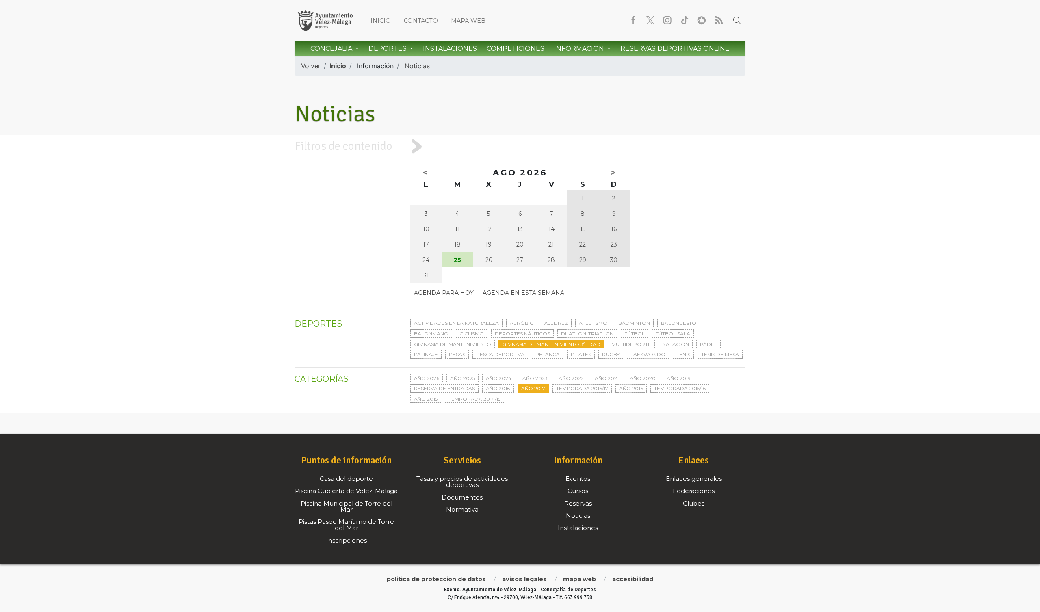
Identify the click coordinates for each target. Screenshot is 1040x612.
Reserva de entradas (444, 388)
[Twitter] (650, 20)
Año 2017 (533, 388)
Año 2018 (498, 388)
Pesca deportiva (500, 354)
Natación (675, 344)
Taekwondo (647, 354)
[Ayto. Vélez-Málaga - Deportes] (325, 20)
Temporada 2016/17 (582, 388)
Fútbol (634, 334)
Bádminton (634, 323)
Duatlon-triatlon (587, 334)
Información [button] (580, 48)
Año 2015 (426, 399)
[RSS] (719, 20)
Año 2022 (571, 378)
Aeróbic (521, 323)
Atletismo (593, 323)
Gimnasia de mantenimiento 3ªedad (551, 344)
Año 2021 (607, 378)
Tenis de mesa (720, 354)
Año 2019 (679, 378)
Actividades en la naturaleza (456, 323)
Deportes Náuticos (522, 334)
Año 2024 (498, 378)
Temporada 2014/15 (474, 399)
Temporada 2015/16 (680, 388)
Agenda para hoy (444, 292)
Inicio (380, 20)
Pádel (708, 344)
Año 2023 (535, 378)
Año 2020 (643, 378)
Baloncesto (678, 323)
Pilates (581, 354)
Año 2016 (631, 388)
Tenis (683, 354)
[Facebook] (633, 20)
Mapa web (468, 20)
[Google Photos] (701, 20)
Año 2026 (426, 378)
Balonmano (431, 334)
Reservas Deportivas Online (675, 48)
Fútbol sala (673, 334)
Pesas (457, 354)
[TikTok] (684, 20)
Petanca (547, 354)
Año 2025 (462, 378)
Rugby (611, 354)
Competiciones (515, 48)
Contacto (421, 20)
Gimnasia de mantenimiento (452, 344)
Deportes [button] (388, 48)
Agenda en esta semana (523, 292)
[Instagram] (667, 20)
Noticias (417, 66)
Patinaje (426, 354)
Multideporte (631, 344)
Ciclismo (471, 334)
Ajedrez (556, 323)
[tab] (520, 146)
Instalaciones (450, 48)
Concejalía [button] (332, 48)
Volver (311, 66)
